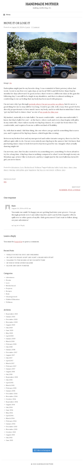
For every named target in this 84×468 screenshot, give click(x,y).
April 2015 (9, 383)
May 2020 (9, 333)
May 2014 (9, 413)
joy (44, 170)
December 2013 (11, 427)
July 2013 (9, 438)
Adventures (15, 167)
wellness (58, 170)
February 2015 (11, 388)
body (61, 167)
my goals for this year (49, 112)
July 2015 (9, 380)
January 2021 (10, 317)
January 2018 (10, 350)
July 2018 (9, 347)
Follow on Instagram (43, 450)
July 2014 (9, 407)
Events (8, 280)
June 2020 (9, 330)
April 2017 (9, 361)
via (10, 83)
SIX (5, 182)
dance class (73, 167)
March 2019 (10, 341)
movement (50, 170)
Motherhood (29, 167)
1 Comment (35, 27)
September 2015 (12, 377)
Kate (14, 206)
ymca (63, 170)
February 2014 (11, 421)
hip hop (40, 170)
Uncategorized (11, 297)
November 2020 (12, 322)
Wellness (38, 167)
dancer (6, 170)
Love (22, 167)
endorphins (20, 170)
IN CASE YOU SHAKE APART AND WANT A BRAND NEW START (29, 257)
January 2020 (10, 339)
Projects (9, 288)
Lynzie (27, 27)
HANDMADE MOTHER (42, 4)
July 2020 (9, 328)
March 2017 (10, 363)
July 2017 (9, 358)
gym (26, 170)
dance (66, 167)
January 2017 (10, 369)
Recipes (9, 291)
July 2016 (9, 374)
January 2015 (10, 391)
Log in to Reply (19, 225)
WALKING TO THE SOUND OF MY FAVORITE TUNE (25, 260)
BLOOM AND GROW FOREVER (17, 266)
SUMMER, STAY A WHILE (69, 190)
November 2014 (11, 396)
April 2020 (10, 336)
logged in (18, 241)
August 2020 (10, 325)
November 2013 (11, 429)
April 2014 (9, 416)
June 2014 (9, 410)
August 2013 (10, 435)
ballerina (51, 167)
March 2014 (10, 418)
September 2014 (12, 402)
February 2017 (11, 366)
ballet (57, 167)
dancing (12, 170)
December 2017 (11, 352)
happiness (32, 170)
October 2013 (11, 432)
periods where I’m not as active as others (46, 104)
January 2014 (10, 424)
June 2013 (9, 440)
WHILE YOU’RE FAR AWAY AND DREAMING (22, 255)
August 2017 (10, 355)
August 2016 (10, 372)
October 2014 (11, 399)
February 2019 (11, 344)
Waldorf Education (12, 299)
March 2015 (10, 385)
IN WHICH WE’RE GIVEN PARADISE (19, 263)
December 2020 (12, 319)
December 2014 (11, 394)
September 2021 (12, 314)
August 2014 (10, 405)
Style (8, 294)
